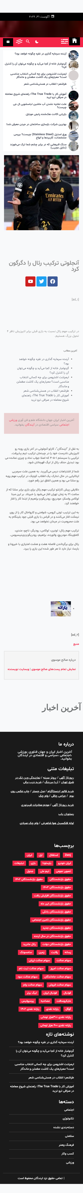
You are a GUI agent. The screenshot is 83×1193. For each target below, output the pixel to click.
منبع (76, 644)
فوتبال (67, 993)
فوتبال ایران (50, 993)
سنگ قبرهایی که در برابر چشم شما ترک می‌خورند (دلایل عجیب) (38, 146)
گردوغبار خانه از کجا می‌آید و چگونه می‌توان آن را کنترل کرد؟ (35, 65)
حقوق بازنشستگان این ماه (56, 904)
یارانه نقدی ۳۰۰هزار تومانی (56, 1017)
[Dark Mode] (36, 42)
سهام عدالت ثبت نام (31, 968)
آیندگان (29, 425)
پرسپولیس (28, 1001)
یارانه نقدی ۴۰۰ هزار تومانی (55, 1025)
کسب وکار (67, 1154)
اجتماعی (64, 425)
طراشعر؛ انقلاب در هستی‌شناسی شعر (45, 84)
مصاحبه (45, 1001)
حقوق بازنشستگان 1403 (57, 887)
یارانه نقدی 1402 (30, 1009)
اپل (40, 855)
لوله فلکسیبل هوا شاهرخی (57, 823)
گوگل (68, 1009)
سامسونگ (26, 952)
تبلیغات (19, 863)
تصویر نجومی (63, 871)
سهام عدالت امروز (60, 968)
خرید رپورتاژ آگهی (63, 805)
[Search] (27, 42)
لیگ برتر (32, 993)
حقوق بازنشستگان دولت (57, 944)
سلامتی (69, 1136)
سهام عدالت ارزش (39, 960)
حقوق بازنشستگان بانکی (57, 912)
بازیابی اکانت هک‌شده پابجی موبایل (46, 114)
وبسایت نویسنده (18, 669)
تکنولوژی (68, 1119)
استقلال (53, 855)
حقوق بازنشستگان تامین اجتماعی (51, 920)
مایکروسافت (64, 1001)
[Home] (74, 41)
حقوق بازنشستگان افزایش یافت (52, 896)
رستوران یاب (66, 814)
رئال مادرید (29, 944)
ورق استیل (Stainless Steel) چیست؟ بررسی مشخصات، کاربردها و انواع (40, 136)
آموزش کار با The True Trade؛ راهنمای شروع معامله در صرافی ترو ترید (35, 96)
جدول (30, 871)
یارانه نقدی (52, 1009)
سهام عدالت (64, 960)
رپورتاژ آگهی (66, 778)
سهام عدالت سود (27, 977)
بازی (33, 863)
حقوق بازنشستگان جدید (57, 928)
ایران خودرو (64, 863)
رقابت (54, 952)
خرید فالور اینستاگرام (61, 791)
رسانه (68, 952)
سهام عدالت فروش (60, 985)
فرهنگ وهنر (66, 1145)
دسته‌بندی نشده (63, 1127)
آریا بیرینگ (51, 782)
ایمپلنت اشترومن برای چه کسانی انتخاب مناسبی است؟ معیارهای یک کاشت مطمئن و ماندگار (38, 75)
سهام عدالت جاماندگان (57, 977)
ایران (29, 855)
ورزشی (13, 420)
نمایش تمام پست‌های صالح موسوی (53, 669)
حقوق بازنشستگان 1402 (29, 879)
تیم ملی (44, 871)
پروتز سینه (49, 778)
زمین (41, 952)
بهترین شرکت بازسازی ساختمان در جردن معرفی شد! (36, 124)
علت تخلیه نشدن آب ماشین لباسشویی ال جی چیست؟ (39, 106)
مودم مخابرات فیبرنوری (35, 805)
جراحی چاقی (58, 796)
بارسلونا (47, 863)
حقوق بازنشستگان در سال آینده (52, 936)
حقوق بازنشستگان (60, 879)
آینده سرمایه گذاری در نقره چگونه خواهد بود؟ (40, 54)
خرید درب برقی (32, 782)
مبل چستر (38, 791)
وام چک (43, 796)
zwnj (68, 855)
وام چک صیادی (29, 823)
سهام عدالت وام (32, 985)
